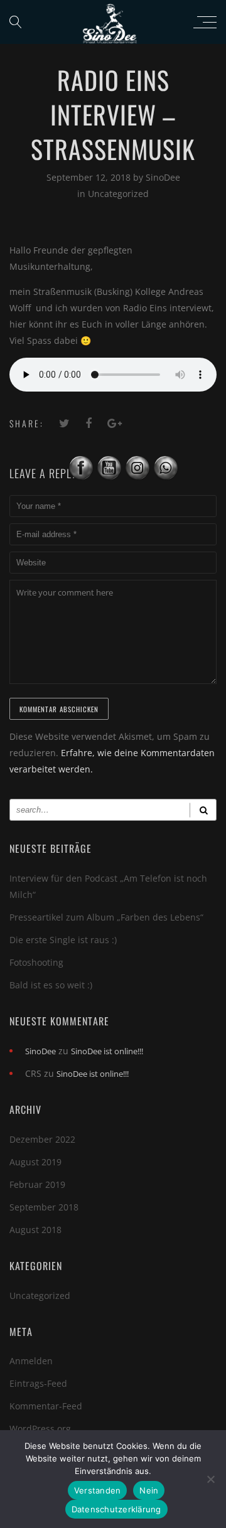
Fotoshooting (36, 962)
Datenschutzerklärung (116, 1509)
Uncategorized (118, 194)
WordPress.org (40, 1429)
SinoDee (163, 177)
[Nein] (210, 1479)
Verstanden (97, 1490)
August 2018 (35, 1230)
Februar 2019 (37, 1184)
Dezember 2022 (42, 1139)
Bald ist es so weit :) (50, 985)
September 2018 (43, 1207)
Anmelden (31, 1361)
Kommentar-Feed (45, 1406)
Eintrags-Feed (38, 1383)
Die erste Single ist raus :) (63, 940)
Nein (148, 1490)
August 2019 (35, 1162)
